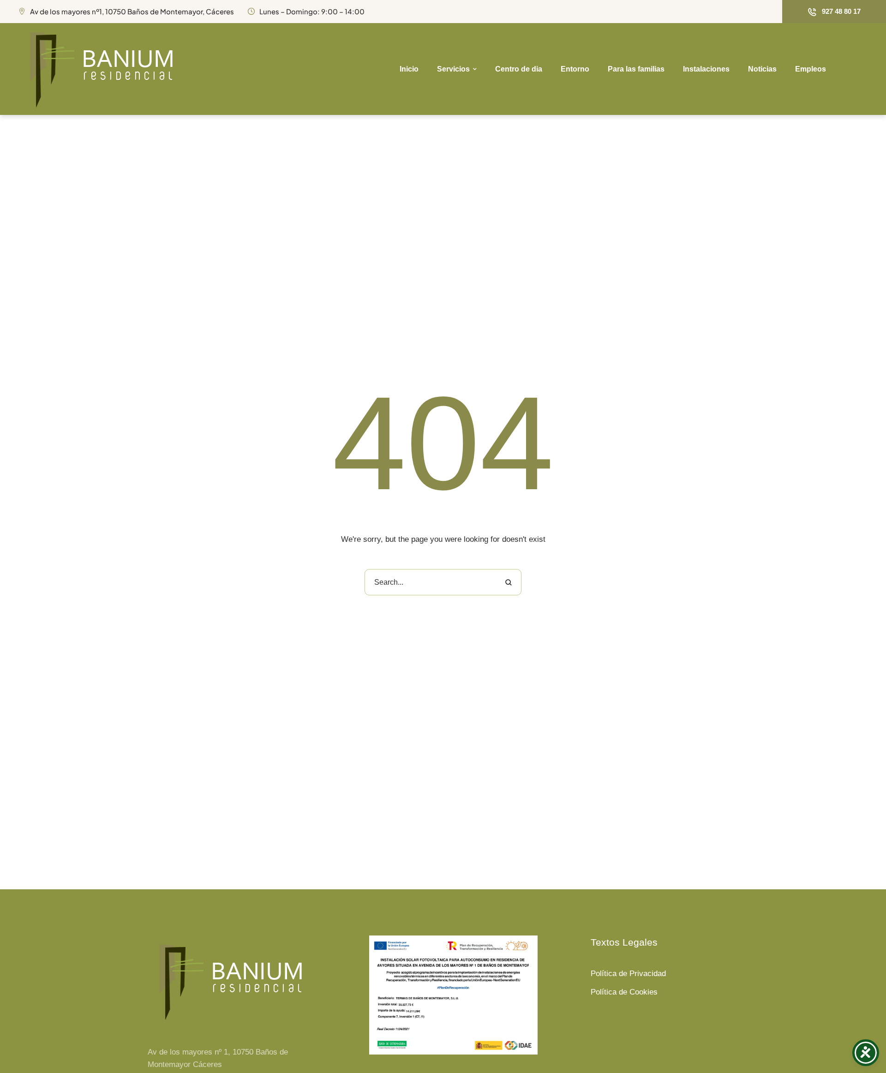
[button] (834, 11)
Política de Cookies (624, 992)
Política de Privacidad (628, 973)
